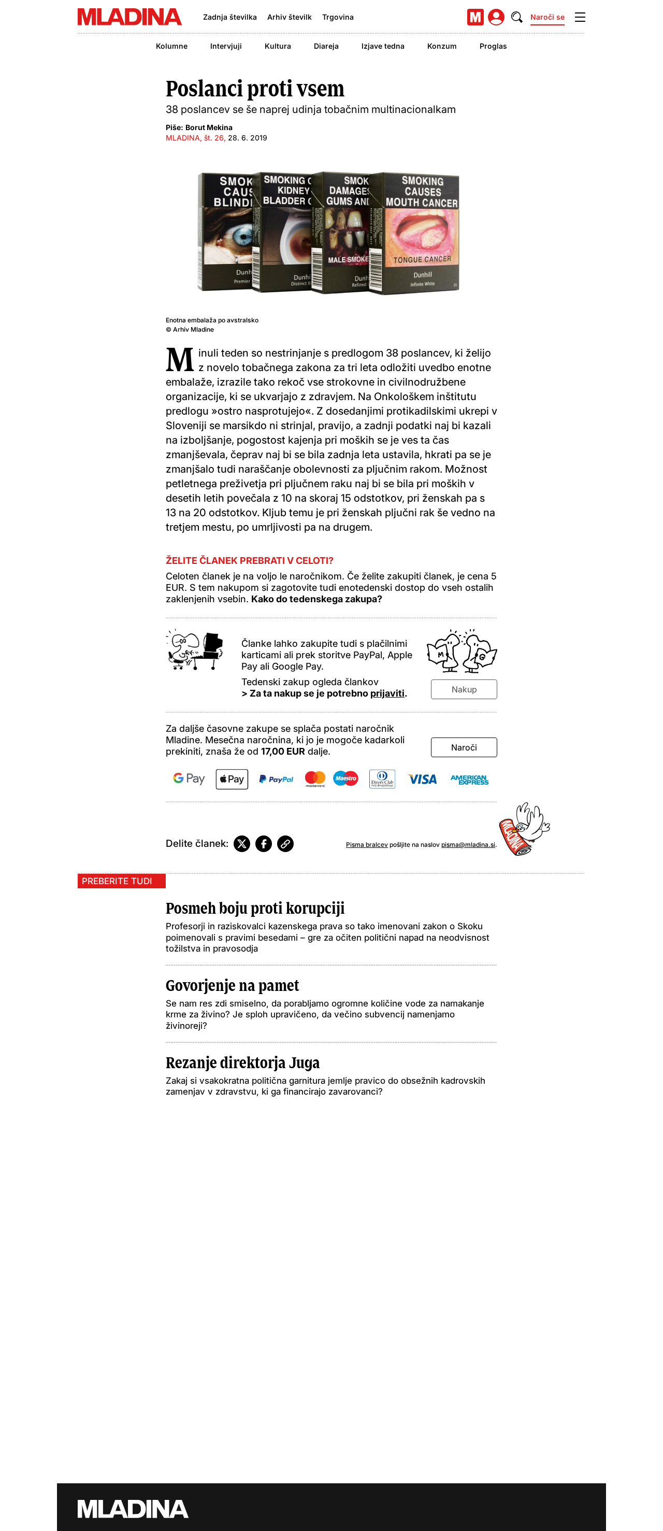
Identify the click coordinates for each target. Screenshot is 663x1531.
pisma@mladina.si (468, 844)
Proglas (493, 45)
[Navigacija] (580, 17)
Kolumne (172, 45)
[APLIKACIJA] (475, 17)
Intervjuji (226, 45)
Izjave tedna (383, 45)
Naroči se (547, 16)
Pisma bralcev (367, 844)
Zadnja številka (230, 16)
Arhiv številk (289, 16)
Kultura (278, 45)
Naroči (464, 747)
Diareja (326, 45)
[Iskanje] (517, 17)
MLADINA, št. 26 (195, 137)
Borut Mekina (209, 127)
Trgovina (338, 16)
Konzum (442, 45)
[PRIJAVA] (496, 17)
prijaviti (387, 693)
